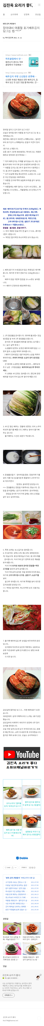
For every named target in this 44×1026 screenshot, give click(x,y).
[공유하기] (12, 867)
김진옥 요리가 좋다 (18, 5)
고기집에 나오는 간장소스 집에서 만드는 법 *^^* (17, 883)
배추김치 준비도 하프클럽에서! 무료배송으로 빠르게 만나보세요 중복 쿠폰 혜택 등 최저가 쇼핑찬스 (14, 63)
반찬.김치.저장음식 (13, 878)
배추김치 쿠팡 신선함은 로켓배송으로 (22, 76)
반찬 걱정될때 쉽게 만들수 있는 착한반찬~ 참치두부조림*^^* (17, 910)
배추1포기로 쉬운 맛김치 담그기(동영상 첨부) (13, 833)
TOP (39, 1018)
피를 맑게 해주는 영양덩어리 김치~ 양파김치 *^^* (17, 895)
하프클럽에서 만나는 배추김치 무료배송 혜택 (14, 58)
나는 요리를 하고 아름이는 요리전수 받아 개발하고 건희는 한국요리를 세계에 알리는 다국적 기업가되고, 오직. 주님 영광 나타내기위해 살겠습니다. (17, 986)
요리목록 (14, 14)
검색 (34, 5)
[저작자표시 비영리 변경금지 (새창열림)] (32, 868)
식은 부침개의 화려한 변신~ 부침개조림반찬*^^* (17, 904)
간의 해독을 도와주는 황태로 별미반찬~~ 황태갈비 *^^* (17, 907)
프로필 (38, 14)
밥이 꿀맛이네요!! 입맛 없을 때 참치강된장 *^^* (17, 889)
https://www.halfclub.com (16, 55)
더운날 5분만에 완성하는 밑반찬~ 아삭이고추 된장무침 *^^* (17, 886)
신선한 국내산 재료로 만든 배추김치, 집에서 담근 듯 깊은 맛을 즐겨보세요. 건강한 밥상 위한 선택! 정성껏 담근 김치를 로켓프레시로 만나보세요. (22, 81)
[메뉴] (39, 5)
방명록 (26, 14)
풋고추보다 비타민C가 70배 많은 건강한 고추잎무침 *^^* (17, 898)
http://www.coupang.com (16, 73)
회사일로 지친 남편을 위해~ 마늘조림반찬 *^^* (17, 892)
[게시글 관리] (15, 867)
